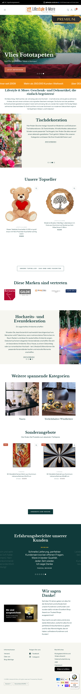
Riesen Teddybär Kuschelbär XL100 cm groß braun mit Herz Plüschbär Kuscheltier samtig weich (21, 231)
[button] (15, 69)
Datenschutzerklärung (62, 659)
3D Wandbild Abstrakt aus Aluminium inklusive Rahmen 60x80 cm (60, 475)
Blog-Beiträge (9, 659)
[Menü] (78, 675)
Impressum (58, 665)
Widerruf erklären (63, 669)
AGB (56, 662)
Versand (7, 653)
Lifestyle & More (21, 227)
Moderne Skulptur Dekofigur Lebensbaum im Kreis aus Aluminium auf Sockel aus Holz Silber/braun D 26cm (59, 225)
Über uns (7, 657)
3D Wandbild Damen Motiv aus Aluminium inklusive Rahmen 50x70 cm (21, 475)
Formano (21, 471)
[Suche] (68, 10)
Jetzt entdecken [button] (50, 139)
